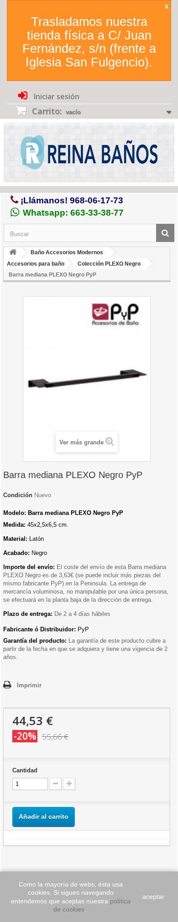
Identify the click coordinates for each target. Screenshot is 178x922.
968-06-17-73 (96, 200)
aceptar (153, 896)
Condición (17, 495)
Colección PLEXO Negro (109, 264)
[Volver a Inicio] (12, 252)
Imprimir (29, 685)
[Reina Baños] (89, 154)
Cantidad (24, 770)
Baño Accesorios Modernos (67, 252)
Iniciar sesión (55, 96)
